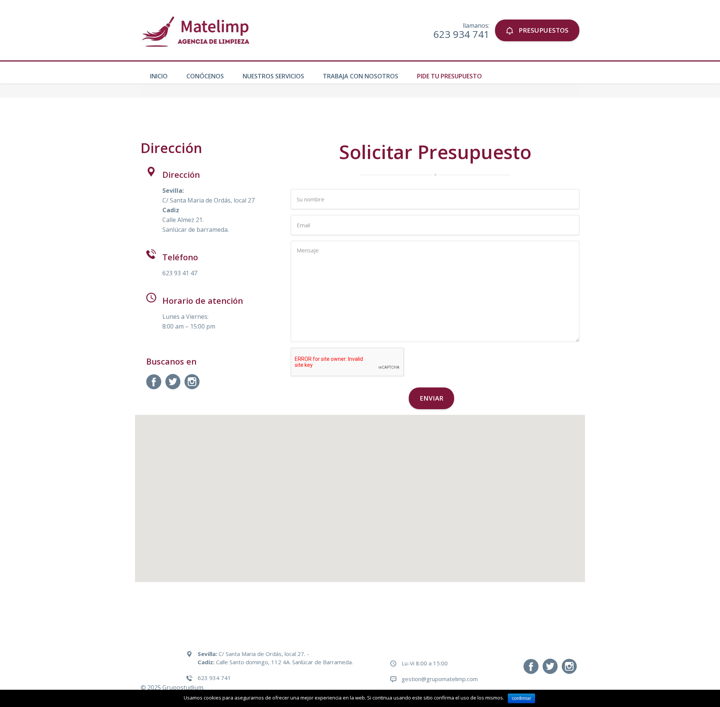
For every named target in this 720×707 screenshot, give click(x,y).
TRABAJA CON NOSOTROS (360, 76)
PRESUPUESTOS (542, 30)
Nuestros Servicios (273, 76)
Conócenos (205, 76)
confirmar (521, 698)
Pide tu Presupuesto (449, 76)
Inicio (159, 76)
